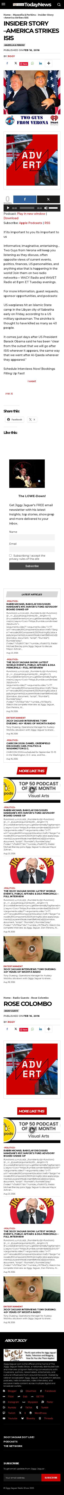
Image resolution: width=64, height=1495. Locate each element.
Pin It (9, 393)
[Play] (8, 208)
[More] (48, 63)
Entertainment (16, 718)
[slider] (54, 207)
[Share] (24, 199)
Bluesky (30, 1418)
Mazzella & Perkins (24, 14)
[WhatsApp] (32, 63)
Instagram (13, 1402)
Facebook (50, 1391)
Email (13, 543)
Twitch (11, 1413)
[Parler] (43, 1402)
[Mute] (46, 208)
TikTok (28, 1407)
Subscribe (51, 1477)
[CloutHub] (21, 1391)
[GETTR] (32, 1397)
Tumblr (45, 1407)
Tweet (31, 381)
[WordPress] (31, 1413)
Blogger (12, 1391)
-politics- (12, 601)
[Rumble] (4, 1407)
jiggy (11, 56)
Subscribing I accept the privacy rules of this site (27, 557)
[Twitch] (4, 1413)
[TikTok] (21, 1407)
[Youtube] (4, 1418)
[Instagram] (4, 1402)
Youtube (12, 1418)
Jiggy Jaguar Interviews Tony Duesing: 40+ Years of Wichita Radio (30, 722)
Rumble (12, 1407)
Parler (50, 1402)
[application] (32, 209)
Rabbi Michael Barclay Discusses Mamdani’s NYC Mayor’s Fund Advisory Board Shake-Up (31, 607)
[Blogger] (4, 1391)
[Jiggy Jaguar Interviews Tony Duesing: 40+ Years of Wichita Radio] (32, 949)
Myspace (33, 1402)
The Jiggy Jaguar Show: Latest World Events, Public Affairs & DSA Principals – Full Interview (30, 665)
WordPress (41, 1413)
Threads (48, 1418)
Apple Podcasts (30, 223)
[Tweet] (48, 199)
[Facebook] (7, 63)
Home (7, 14)
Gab (25, 1396)
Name (13, 531)
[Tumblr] (37, 1407)
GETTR (40, 1396)
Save (25, 64)
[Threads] (40, 1418)
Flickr (11, 1396)
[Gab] (19, 1397)
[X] (15, 63)
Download (11, 218)
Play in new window (31, 213)
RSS (47, 223)
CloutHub (31, 1391)
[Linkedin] (40, 63)
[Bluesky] (22, 1418)
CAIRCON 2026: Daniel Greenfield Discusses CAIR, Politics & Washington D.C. (28, 746)
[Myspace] (24, 1402)
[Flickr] (4, 1397)
